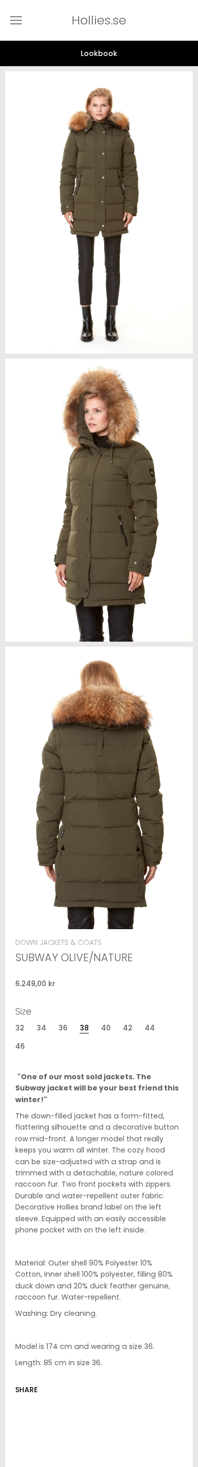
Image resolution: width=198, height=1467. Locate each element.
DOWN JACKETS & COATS (58, 942)
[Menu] (16, 20)
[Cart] (187, 20)
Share (26, 1390)
